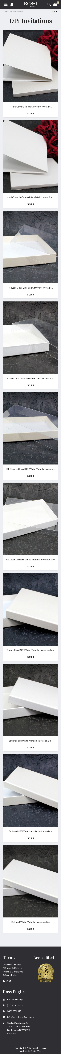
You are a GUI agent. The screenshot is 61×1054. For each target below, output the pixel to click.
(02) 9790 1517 (15, 1005)
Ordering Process (12, 964)
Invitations (16, 11)
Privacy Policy (10, 975)
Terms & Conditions (13, 971)
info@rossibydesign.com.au (21, 1017)
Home (5, 11)
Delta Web (36, 1051)
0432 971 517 (14, 1011)
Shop (10, 11)
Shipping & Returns (12, 968)
